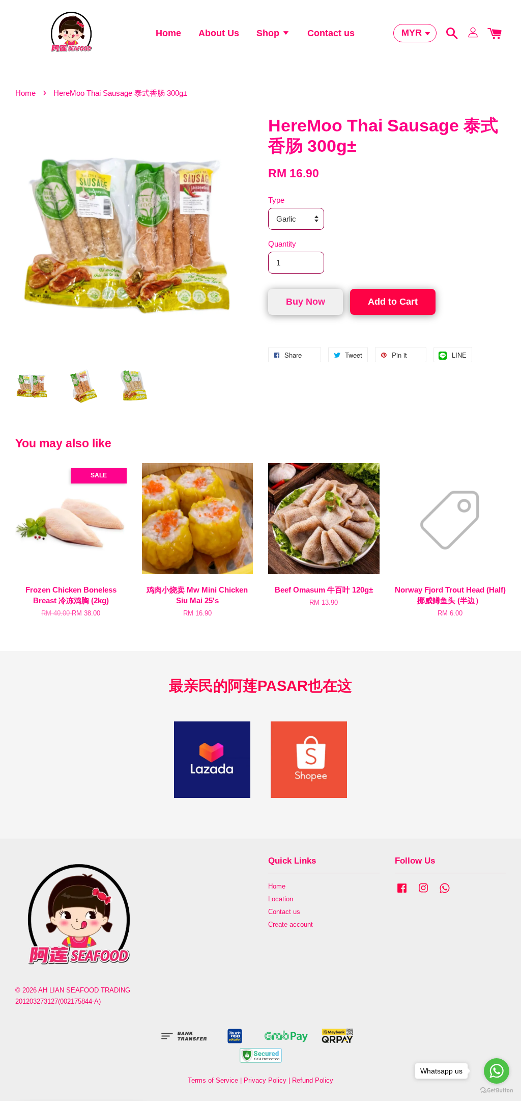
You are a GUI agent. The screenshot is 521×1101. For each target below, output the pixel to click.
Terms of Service (213, 1080)
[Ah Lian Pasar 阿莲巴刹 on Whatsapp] (445, 893)
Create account (290, 924)
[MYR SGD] (415, 33)
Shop (269, 33)
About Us (218, 33)
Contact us (331, 33)
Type (276, 200)
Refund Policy (312, 1080)
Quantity (282, 243)
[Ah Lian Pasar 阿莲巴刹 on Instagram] (423, 893)
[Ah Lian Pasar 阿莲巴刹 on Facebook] (402, 893)
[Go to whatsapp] (496, 1071)
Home (168, 33)
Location (280, 899)
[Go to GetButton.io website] (496, 1090)
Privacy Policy (265, 1080)
